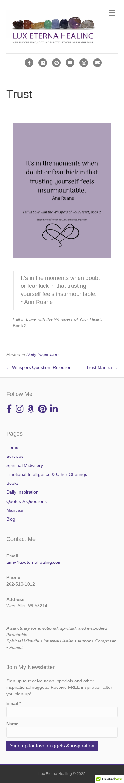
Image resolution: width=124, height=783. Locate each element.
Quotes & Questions (26, 501)
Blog (10, 519)
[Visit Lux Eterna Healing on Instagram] (20, 410)
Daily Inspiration (42, 354)
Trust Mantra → (102, 367)
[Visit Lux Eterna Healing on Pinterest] (42, 410)
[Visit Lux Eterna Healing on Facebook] (9, 410)
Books (12, 483)
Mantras (14, 510)
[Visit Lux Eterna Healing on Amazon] (31, 410)
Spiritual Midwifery (24, 465)
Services (15, 456)
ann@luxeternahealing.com (34, 562)
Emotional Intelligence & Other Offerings (46, 474)
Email (13, 703)
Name (12, 723)
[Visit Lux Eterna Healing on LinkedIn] (54, 410)
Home (12, 447)
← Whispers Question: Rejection (39, 367)
